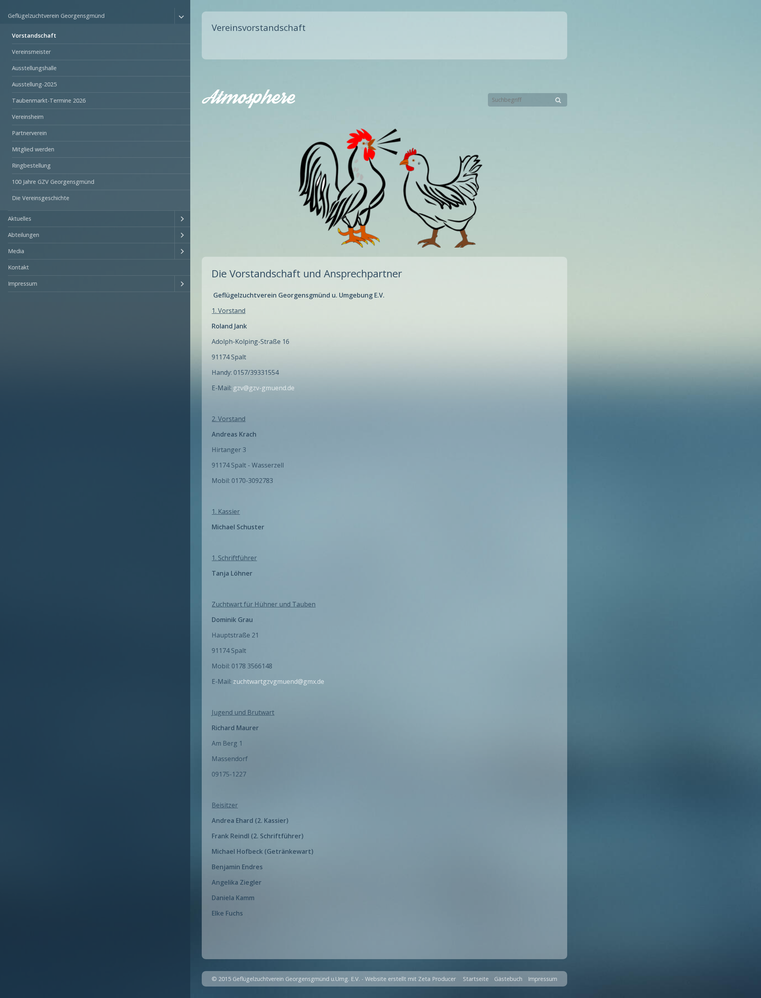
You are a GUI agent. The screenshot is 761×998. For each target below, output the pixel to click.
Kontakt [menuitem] (18, 267)
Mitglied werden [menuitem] (33, 149)
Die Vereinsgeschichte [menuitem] (40, 198)
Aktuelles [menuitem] (19, 218)
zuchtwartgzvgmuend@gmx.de (278, 681)
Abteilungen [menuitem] (23, 235)
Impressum (542, 979)
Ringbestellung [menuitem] (31, 165)
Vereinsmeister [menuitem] (31, 51)
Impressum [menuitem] (22, 283)
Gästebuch (508, 979)
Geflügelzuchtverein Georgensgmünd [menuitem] (56, 15)
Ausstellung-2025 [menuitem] (34, 84)
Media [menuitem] (16, 251)
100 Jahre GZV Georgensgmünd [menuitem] (53, 181)
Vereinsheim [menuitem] (28, 116)
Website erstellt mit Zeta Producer (410, 979)
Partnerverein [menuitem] (29, 133)
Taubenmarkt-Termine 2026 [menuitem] (49, 100)
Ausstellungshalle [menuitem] (34, 68)
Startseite (476, 979)
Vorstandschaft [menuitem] (34, 35)
